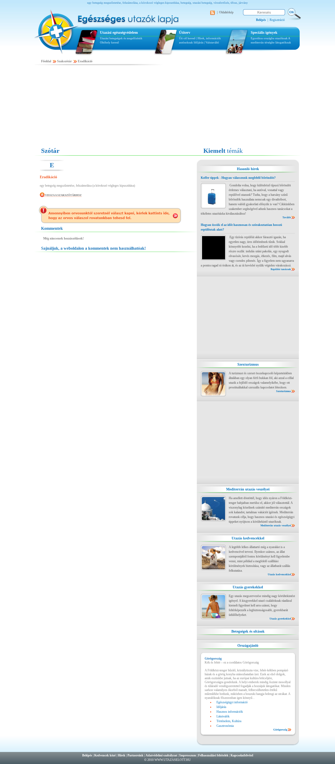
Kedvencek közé (105, 755)
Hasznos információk (229, 711)
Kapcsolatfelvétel (242, 755)
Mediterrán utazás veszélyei (248, 489)
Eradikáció (85, 61)
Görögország (280, 729)
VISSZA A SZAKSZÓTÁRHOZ (63, 195)
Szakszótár (64, 61)
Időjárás (198, 42)
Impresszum (187, 755)
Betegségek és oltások (248, 631)
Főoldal (46, 61)
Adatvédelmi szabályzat (161, 755)
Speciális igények (264, 33)
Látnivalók (223, 716)
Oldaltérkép (226, 12)
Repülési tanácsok (281, 269)
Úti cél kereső (187, 38)
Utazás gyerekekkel (248, 587)
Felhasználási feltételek (213, 755)
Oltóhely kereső (109, 42)
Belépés (87, 755)
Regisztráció (277, 20)
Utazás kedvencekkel (248, 538)
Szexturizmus (248, 364)
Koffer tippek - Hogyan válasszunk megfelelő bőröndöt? (238, 178)
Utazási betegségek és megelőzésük (121, 38)
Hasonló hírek (248, 169)
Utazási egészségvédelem (119, 33)
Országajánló (247, 646)
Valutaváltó (212, 42)
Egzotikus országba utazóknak (269, 38)
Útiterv (184, 33)
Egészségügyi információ (232, 702)
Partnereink (135, 755)
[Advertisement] (167, 106)
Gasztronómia (225, 726)
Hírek (121, 755)
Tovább (286, 217)
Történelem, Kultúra (228, 721)
